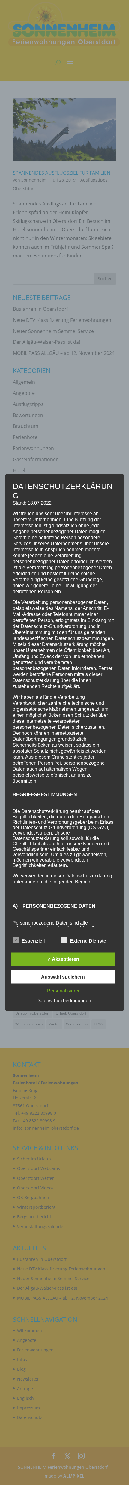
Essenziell (33, 941)
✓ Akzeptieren (63, 959)
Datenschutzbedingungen (63, 1000)
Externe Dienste (88, 941)
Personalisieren (64, 990)
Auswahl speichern (63, 977)
